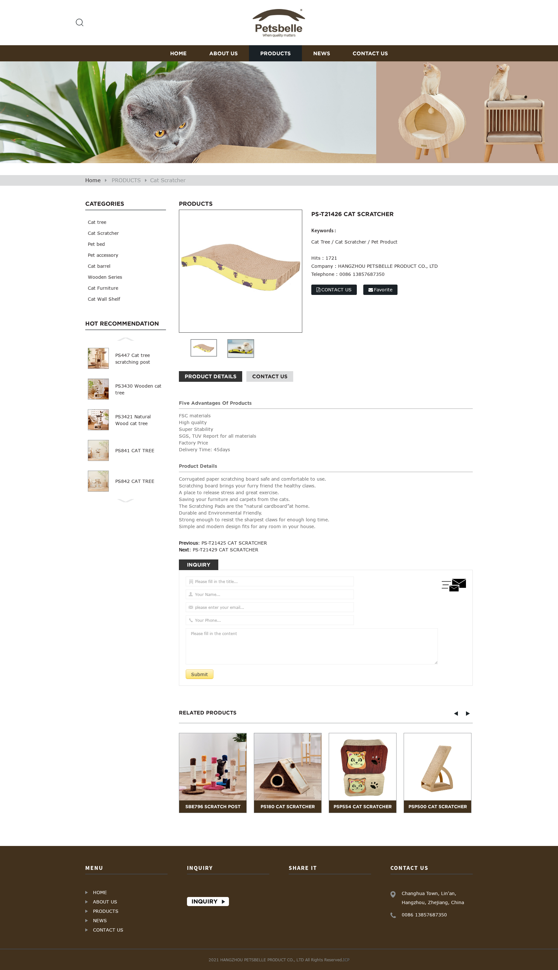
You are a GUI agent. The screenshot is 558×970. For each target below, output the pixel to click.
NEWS (321, 53)
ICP (346, 959)
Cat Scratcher (168, 180)
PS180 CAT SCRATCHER (288, 806)
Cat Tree (320, 242)
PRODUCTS (275, 53)
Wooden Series (105, 277)
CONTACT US (370, 53)
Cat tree (97, 222)
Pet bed (96, 244)
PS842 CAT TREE (134, 481)
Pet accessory (103, 255)
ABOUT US (223, 53)
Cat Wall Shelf (104, 299)
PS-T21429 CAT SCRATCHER (225, 549)
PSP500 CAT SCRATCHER (437, 806)
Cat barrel (99, 266)
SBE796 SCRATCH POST (213, 806)
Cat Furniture (103, 288)
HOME (178, 53)
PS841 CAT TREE (134, 450)
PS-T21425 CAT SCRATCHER (234, 543)
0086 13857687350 (424, 914)
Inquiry (204, 901)
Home (93, 180)
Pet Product (384, 242)
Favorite (383, 289)
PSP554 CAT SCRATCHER (363, 806)
